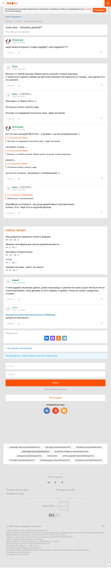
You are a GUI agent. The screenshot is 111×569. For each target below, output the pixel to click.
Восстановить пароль (55, 389)
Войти (56, 383)
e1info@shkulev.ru (66, 550)
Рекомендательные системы (17, 554)
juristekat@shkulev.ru (82, 550)
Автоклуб (18, 21)
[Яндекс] (55, 410)
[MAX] (52, 338)
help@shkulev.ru (24, 552)
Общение (9, 21)
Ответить (10, 53)
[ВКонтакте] (46, 338)
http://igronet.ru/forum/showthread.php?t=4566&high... (31, 315)
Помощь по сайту (15, 493)
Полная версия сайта (17, 490)
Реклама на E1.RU (65, 490)
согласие (87, 9)
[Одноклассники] (58, 338)
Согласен (99, 10)
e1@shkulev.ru (35, 548)
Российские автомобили (33, 21)
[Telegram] (64, 338)
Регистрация (55, 398)
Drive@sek (17, 40)
